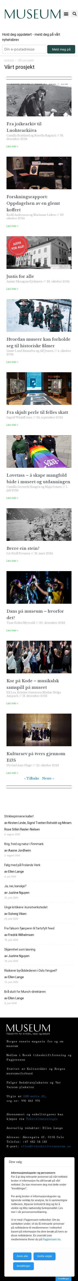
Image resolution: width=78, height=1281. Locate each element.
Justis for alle (20, 276)
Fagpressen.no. (52, 1239)
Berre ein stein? (22, 548)
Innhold (9, 60)
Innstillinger (63, 1278)
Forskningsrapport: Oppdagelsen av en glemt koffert (33, 203)
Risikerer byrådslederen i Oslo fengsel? (30, 970)
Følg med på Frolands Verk (22, 865)
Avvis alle (22, 1256)
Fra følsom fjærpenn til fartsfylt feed (29, 928)
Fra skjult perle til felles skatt (37, 412)
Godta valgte (44, 1256)
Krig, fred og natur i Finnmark (24, 844)
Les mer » (12, 146)
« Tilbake (31, 778)
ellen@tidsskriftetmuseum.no (46, 1146)
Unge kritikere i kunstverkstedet (25, 907)
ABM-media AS (34, 1096)
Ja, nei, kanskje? (15, 886)
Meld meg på (61, 49)
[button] (66, 13)
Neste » (48, 778)
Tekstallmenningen (42, 1119)
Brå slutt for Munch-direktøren (25, 991)
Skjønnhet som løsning (19, 949)
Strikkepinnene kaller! (19, 816)
